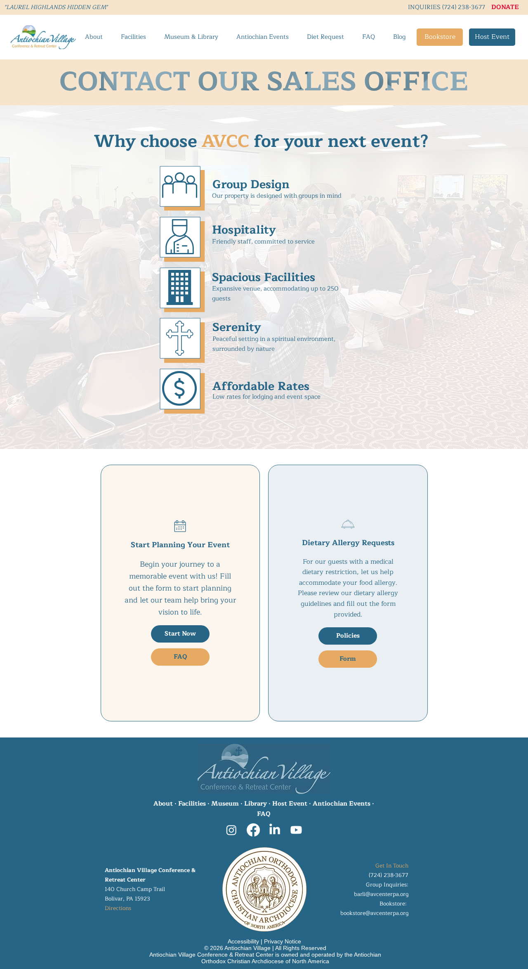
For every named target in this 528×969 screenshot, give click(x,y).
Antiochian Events (341, 804)
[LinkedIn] (274, 830)
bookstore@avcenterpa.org (374, 913)
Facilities (192, 804)
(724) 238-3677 (388, 875)
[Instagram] (231, 830)
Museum (225, 804)
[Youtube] (296, 830)
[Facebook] (253, 830)
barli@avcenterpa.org (381, 894)
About (163, 804)
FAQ (264, 814)
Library (255, 804)
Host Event (289, 804)
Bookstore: (394, 903)
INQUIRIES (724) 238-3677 (446, 7)
